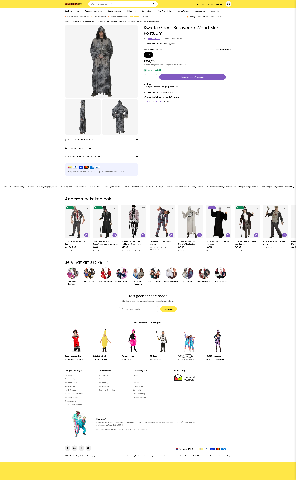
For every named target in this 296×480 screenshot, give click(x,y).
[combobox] (123, 4)
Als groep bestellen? (170, 87)
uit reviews (158, 101)
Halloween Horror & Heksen (92, 22)
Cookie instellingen (225, 456)
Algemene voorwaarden (158, 456)
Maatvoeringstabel (223, 49)
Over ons (147, 456)
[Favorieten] (198, 4)
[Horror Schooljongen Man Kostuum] (77, 221)
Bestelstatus (203, 17)
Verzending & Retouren (135, 456)
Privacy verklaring (173, 456)
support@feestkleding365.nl (111, 425)
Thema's (76, 22)
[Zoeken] (154, 4)
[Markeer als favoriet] (229, 77)
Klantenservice (216, 17)
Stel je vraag (101, 172)
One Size (148, 55)
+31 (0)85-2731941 (184, 422)
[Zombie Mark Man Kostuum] (275, 221)
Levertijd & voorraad (152, 87)
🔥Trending (190, 17)
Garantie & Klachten (193, 456)
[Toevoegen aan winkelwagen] (228, 235)
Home (67, 22)
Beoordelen (205, 456)
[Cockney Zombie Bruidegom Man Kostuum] (247, 221)
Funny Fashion (154, 38)
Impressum (214, 456)
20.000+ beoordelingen (138, 429)
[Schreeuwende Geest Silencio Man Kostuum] (190, 221)
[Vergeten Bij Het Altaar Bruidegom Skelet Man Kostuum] (133, 221)
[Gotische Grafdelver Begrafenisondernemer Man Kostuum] (105, 221)
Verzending (164, 65)
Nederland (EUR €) (186, 449)
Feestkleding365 (75, 456)
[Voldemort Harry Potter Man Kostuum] (218, 221)
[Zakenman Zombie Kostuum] (162, 221)
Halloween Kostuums (114, 22)
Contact (183, 456)
